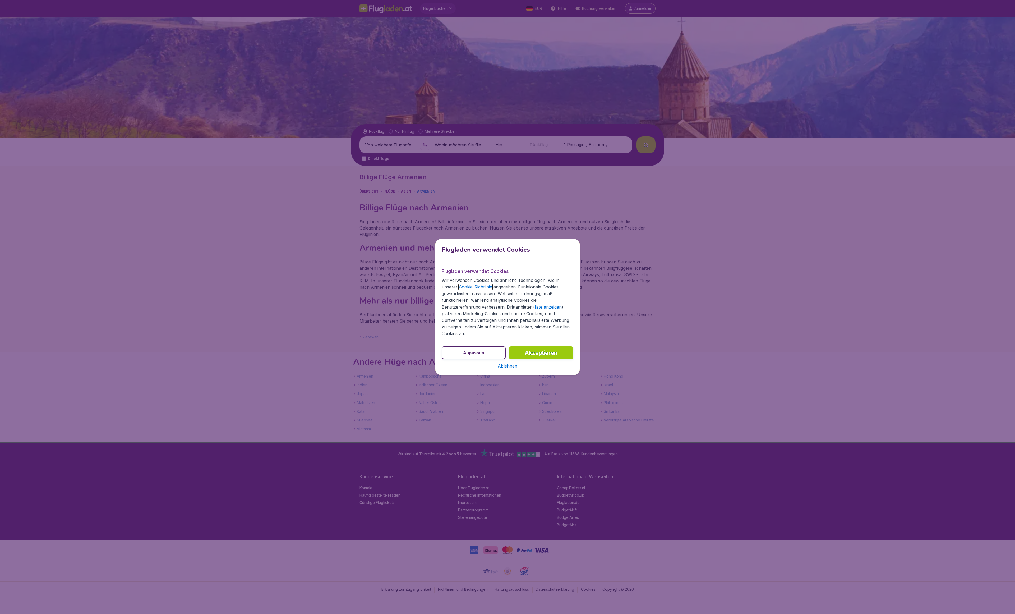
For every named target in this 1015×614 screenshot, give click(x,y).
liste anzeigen (548, 307)
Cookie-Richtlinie (475, 287)
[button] (507, 366)
